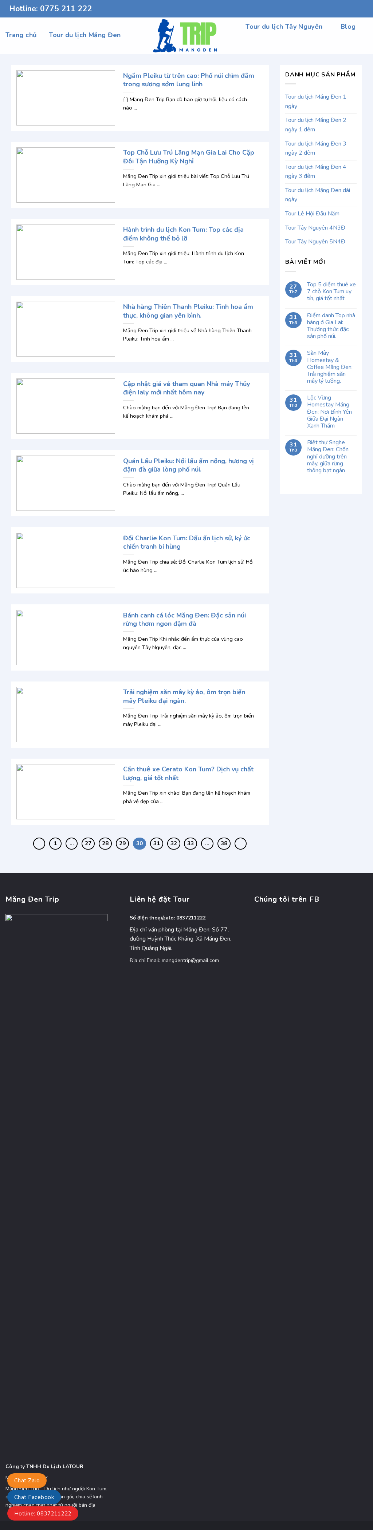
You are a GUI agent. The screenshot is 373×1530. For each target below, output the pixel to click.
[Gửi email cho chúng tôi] (364, 8)
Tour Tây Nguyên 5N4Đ (315, 242)
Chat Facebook (34, 1497)
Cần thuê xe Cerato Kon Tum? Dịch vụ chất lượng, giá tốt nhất (188, 773)
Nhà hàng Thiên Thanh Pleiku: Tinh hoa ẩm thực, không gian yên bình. (188, 311)
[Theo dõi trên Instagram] (350, 8)
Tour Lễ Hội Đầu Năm (312, 214)
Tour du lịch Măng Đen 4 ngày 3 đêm (315, 171)
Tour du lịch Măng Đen (85, 35)
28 (105, 843)
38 (224, 843)
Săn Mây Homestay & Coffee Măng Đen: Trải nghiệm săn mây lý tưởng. (330, 367)
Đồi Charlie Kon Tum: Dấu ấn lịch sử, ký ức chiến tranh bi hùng (186, 542)
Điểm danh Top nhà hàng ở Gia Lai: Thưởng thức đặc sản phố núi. (331, 326)
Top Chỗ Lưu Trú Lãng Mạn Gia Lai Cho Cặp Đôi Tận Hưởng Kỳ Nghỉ (188, 156)
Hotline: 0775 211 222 (50, 9)
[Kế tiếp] (241, 844)
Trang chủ (20, 35)
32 (173, 843)
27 (88, 843)
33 (190, 843)
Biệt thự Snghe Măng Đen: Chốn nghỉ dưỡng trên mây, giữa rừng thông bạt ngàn (328, 456)
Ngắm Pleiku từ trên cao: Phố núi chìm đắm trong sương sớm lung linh (188, 80)
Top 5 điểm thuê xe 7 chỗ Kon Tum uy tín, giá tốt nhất (331, 291)
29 (122, 843)
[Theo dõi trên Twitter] (357, 8)
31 (156, 843)
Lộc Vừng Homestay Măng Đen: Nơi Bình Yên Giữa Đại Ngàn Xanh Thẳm (329, 411)
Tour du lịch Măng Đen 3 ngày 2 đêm (315, 148)
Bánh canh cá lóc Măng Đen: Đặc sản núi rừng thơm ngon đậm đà (184, 619)
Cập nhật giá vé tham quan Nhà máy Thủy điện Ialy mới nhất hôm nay (186, 388)
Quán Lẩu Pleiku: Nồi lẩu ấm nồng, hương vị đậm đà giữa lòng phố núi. (188, 465)
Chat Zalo (27, 1480)
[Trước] (39, 844)
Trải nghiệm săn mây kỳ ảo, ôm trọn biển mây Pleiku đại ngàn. (184, 696)
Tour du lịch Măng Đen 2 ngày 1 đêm (315, 125)
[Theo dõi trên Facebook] (343, 8)
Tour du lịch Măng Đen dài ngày (317, 195)
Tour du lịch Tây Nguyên (284, 26)
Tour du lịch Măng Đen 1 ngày (315, 101)
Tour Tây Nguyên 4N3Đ (315, 228)
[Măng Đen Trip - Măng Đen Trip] (186, 35)
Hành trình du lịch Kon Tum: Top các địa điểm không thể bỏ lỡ (183, 234)
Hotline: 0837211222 (42, 1513)
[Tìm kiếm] (364, 44)
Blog (348, 26)
